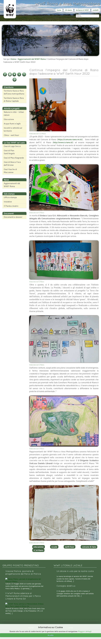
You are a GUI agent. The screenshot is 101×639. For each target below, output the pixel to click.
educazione (39, 546)
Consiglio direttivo (66, 586)
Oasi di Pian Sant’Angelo (9, 152)
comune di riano (89, 546)
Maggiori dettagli (85, 631)
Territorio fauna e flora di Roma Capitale (14, 99)
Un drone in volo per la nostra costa (75, 571)
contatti (95, 10)
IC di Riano (38, 550)
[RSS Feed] (24, 76)
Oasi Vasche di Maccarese (10, 171)
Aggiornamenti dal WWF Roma (32, 59)
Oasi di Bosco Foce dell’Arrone (12, 163)
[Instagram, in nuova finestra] (10, 76)
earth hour (69, 546)
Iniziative (8, 201)
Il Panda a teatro (11, 206)
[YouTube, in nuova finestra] (19, 76)
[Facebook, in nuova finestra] (5, 76)
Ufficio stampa (10, 197)
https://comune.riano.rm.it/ (70, 139)
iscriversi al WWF (82, 10)
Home (13, 59)
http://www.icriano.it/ (63, 142)
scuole (54, 546)
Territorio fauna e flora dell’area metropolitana (14, 92)
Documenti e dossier (13, 217)
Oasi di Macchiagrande (14, 157)
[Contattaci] (14, 81)
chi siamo (68, 10)
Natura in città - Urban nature (14, 113)
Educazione (9, 119)
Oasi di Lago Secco (12, 146)
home (59, 10)
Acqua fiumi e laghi (12, 123)
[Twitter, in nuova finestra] (14, 76)
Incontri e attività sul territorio (13, 129)
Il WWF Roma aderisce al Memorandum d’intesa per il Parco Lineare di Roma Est (23, 596)
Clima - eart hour (11, 135)
